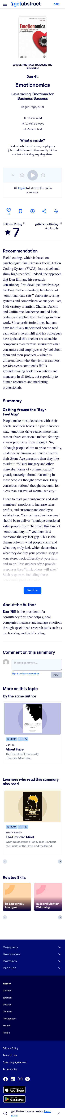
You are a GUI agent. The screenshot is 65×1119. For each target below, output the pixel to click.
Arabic (6, 1032)
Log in (21, 188)
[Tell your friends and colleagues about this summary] (44, 211)
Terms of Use (10, 1055)
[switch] (32, 175)
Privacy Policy (10, 1048)
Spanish (7, 997)
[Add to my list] (32, 211)
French (6, 1025)
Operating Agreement (15, 1062)
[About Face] (32, 719)
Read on (32, 590)
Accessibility (10, 1069)
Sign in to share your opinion (25, 673)
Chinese (7, 1011)
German (7, 990)
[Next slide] (60, 861)
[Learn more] (24, 223)
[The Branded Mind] (32, 806)
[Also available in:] (56, 211)
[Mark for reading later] (20, 211)
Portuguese (9, 1018)
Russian (7, 1004)
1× (13, 175)
